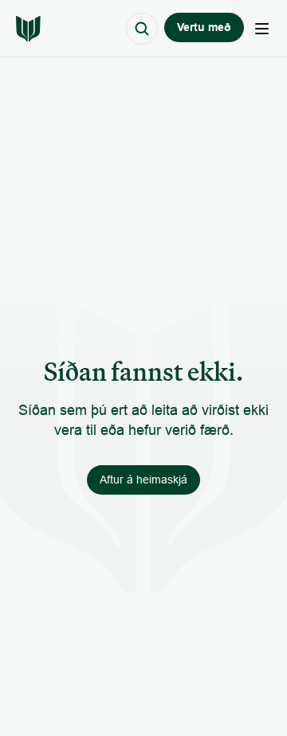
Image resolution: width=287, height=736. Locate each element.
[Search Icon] (142, 29)
